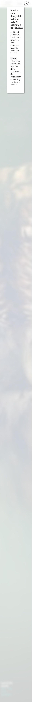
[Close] (26, 3)
